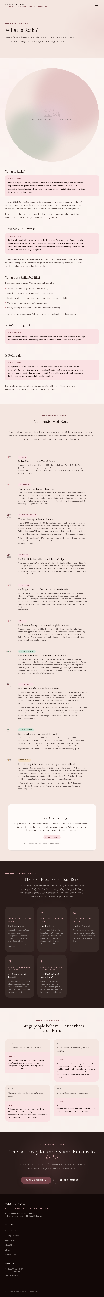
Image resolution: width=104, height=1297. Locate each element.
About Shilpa (10, 1245)
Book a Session (36, 1180)
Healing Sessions (12, 1236)
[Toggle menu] (96, 6)
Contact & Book (11, 1255)
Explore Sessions (68, 1180)
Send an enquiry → (12, 1275)
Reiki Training (10, 1240)
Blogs (7, 1250)
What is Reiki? (10, 1231)
